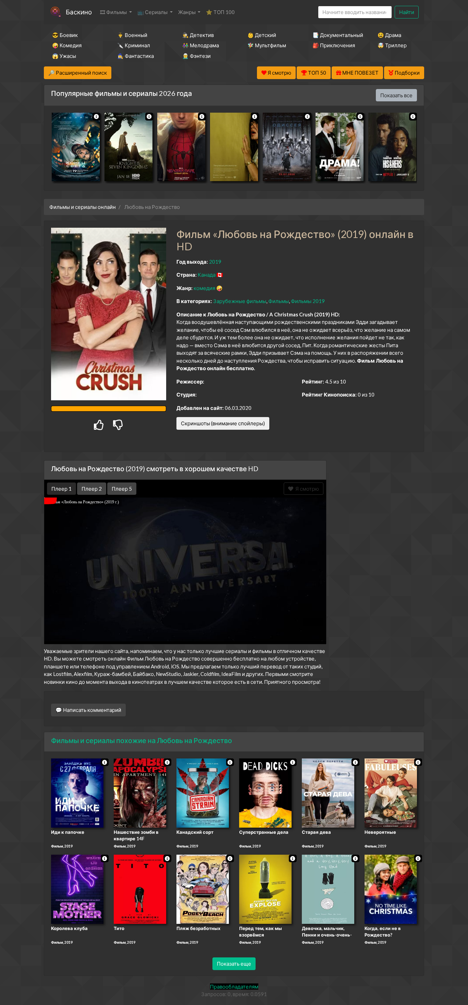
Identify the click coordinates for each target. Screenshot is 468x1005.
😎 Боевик (65, 35)
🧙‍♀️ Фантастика (135, 56)
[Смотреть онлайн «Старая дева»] (328, 792)
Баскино (79, 12)
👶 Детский (261, 35)
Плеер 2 (92, 489)
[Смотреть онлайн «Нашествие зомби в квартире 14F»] (140, 792)
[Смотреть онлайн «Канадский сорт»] (202, 792)
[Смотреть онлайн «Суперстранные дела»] (265, 792)
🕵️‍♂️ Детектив (198, 35)
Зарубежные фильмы (239, 301)
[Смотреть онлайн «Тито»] (140, 888)
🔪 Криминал (133, 45)
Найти (406, 12)
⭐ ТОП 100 (220, 12)
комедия (204, 288)
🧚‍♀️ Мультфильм (266, 45)
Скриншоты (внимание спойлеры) (223, 423)
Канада (206, 275)
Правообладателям (234, 986)
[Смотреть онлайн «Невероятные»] (391, 792)
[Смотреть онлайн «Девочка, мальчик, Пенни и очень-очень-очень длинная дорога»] (328, 888)
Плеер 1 (61, 489)
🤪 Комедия (67, 45)
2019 (215, 262)
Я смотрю (306, 489)
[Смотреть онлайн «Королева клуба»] (77, 888)
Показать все (396, 95)
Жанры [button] (187, 12)
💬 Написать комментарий (88, 710)
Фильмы (278, 301)
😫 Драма (389, 35)
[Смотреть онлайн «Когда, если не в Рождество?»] (391, 888)
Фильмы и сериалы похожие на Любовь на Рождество (141, 740)
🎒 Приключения (333, 45)
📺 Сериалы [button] (153, 12)
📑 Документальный (335, 35)
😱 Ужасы (64, 56)
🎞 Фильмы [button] (114, 12)
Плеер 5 (122, 489)
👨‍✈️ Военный (132, 35)
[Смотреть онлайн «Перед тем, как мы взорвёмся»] (265, 888)
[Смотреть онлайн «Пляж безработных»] (202, 888)
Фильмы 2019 (308, 301)
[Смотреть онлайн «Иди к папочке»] (77, 792)
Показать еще (234, 963)
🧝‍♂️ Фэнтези (196, 56)
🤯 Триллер (392, 45)
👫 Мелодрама (200, 45)
